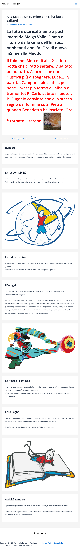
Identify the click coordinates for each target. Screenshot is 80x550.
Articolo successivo (61, 139)
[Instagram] (38, 533)
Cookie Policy (59, 543)
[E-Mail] (45, 533)
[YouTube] (42, 533)
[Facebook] (34, 533)
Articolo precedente (18, 139)
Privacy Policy (47, 543)
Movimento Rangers (11, 4)
